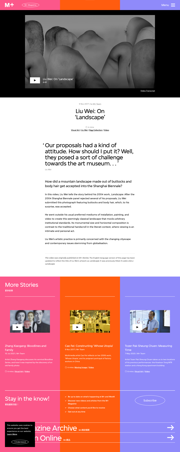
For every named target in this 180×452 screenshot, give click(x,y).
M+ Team (97, 104)
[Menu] (173, 5)
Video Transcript (148, 91)
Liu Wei (84, 130)
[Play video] (90, 51)
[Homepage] (9, 5)
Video (106, 130)
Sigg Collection (95, 130)
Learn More (12, 434)
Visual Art (75, 130)
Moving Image (81, 367)
